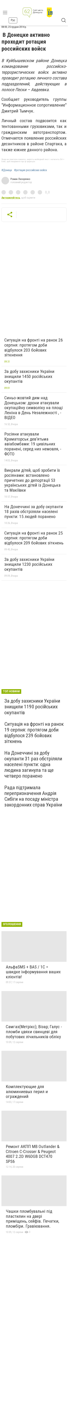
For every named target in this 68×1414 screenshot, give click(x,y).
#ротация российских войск (30, 170)
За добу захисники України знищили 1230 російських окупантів (29, 564)
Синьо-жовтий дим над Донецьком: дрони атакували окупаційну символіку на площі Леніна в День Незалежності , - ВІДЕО (33, 407)
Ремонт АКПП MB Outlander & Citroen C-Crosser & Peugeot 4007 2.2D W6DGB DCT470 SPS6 (32, 1154)
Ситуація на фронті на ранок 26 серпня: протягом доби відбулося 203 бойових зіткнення (33, 347)
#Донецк (6, 170)
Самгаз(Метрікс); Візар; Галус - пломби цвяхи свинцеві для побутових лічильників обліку (34, 1031)
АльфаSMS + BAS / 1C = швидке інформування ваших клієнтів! (33, 971)
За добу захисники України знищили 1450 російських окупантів (29, 376)
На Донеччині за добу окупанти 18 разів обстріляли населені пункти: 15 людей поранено (33, 511)
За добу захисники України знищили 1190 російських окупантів (32, 706)
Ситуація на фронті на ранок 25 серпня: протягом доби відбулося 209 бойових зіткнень (33, 538)
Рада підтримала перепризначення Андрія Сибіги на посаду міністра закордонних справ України (33, 796)
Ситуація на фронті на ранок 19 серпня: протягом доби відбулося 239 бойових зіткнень (34, 732)
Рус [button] (13, 20)
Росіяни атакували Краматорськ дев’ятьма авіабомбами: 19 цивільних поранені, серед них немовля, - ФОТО (32, 444)
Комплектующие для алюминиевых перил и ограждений (27, 1091)
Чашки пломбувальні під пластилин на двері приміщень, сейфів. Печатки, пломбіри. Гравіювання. (32, 1219)
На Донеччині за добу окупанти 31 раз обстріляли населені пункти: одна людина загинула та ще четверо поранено (33, 764)
